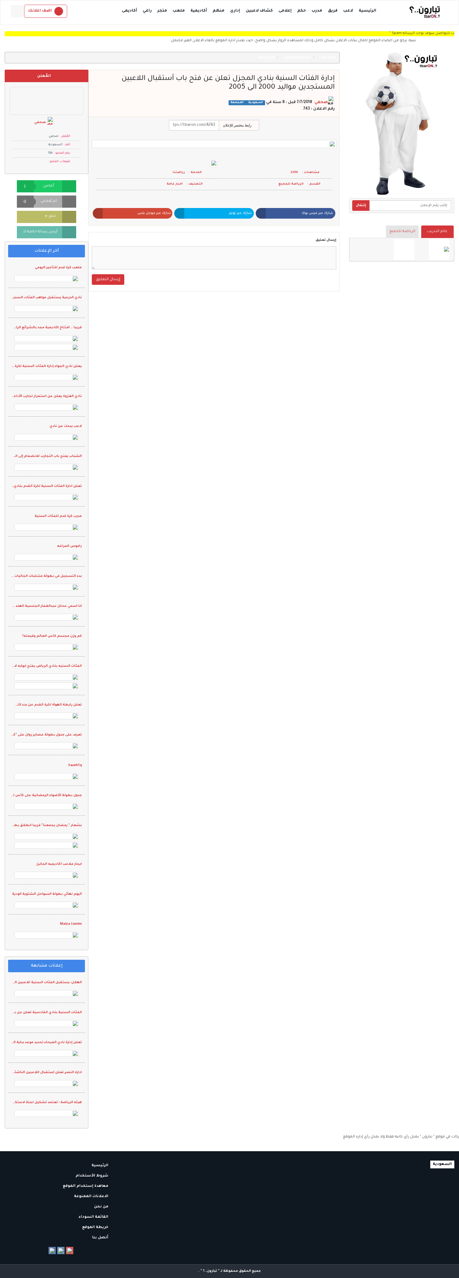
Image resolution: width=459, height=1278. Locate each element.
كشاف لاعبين (259, 11)
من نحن (101, 1207)
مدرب (317, 11)
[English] (16, 11)
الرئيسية (367, 11)
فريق (333, 11)
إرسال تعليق (326, 240)
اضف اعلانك (40, 11)
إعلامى (285, 11)
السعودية (255, 102)
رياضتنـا (179, 172)
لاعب (348, 11)
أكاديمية (198, 11)
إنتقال (361, 205)
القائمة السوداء (94, 1217)
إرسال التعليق (108, 279)
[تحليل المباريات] (404, 249)
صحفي (321, 102)
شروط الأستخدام (92, 1176)
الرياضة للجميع (402, 232)
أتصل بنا (100, 1238)
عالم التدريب (437, 232)
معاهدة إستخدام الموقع (86, 1186)
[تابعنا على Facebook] (52, 1250)
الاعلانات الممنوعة (91, 1197)
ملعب (179, 11)
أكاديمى (129, 11)
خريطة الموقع (95, 1228)
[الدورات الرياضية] (439, 249)
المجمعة (237, 102)
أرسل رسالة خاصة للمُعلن (37, 232)
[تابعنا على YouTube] (70, 1250)
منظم (219, 11)
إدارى (235, 11)
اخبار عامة (266, 57)
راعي (147, 11)
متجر (162, 11)
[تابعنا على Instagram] (61, 1250)
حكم (301, 11)
